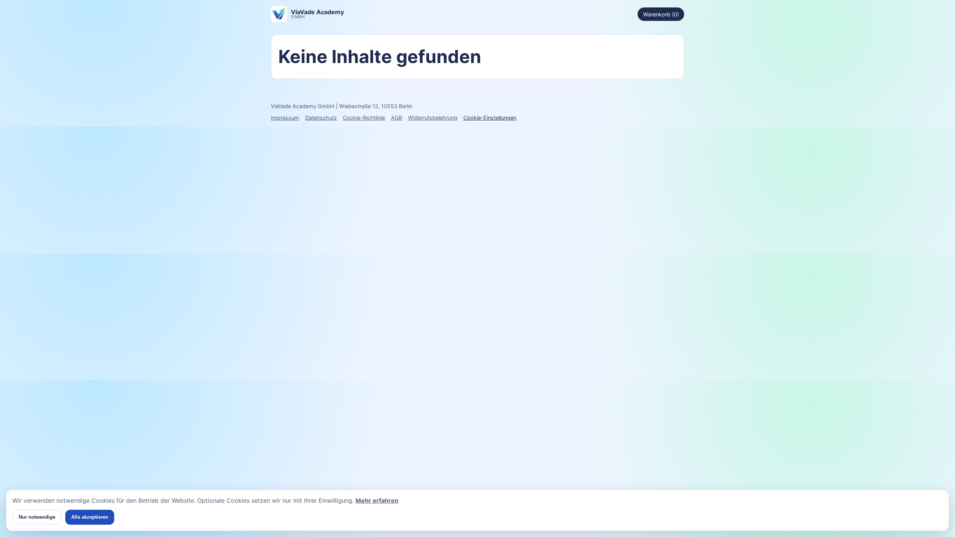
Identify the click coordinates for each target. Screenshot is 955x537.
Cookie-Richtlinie (364, 117)
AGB (396, 117)
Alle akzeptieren (89, 517)
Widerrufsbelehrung (432, 117)
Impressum (285, 117)
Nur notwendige (37, 517)
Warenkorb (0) (661, 14)
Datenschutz (321, 117)
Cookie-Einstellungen (489, 117)
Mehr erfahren (377, 500)
